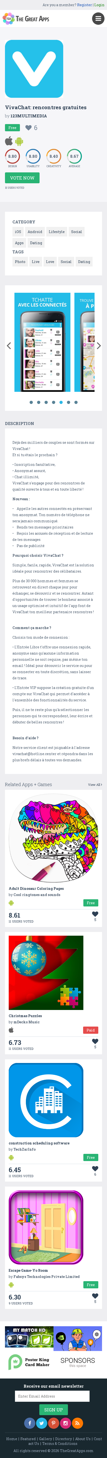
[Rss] (77, 1423)
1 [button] (31, 402)
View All (94, 785)
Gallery (45, 1438)
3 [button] (46, 402)
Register (84, 4)
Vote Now (22, 178)
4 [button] (53, 402)
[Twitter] (41, 1423)
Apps (19, 242)
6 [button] (68, 402)
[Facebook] (29, 1423)
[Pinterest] (53, 1423)
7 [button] (75, 402)
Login (99, 4)
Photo (20, 261)
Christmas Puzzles (25, 1015)
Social (76, 231)
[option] (42, 343)
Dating (36, 242)
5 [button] (60, 402)
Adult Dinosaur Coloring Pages (36, 888)
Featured (28, 1438)
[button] (8, 344)
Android (35, 231)
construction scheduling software (39, 1143)
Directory (63, 1438)
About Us (83, 1438)
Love (50, 261)
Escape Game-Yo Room (28, 1270)
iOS (18, 231)
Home (11, 1438)
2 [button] (38, 402)
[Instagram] (65, 1423)
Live (36, 261)
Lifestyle (57, 231)
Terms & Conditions (59, 1443)
